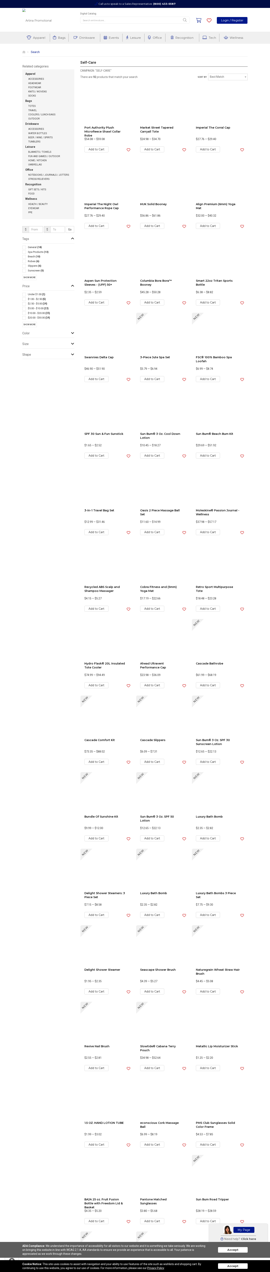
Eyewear (33, 208)
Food (31, 193)
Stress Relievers (38, 179)
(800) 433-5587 (164, 3)
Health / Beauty (38, 204)
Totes (32, 106)
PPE (30, 212)
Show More (30, 277)
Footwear (34, 87)
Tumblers (34, 141)
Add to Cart (96, 149)
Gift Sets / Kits (37, 189)
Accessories (36, 79)
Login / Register (232, 20)
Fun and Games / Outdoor (44, 156)
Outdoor (34, 118)
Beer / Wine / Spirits (40, 137)
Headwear (34, 83)
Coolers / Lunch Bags (41, 114)
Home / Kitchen (37, 160)
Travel (32, 110)
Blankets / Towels (39, 152)
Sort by (202, 77)
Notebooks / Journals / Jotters (48, 174)
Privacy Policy (155, 1268)
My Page (244, 1230)
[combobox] (228, 77)
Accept (232, 1250)
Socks (32, 95)
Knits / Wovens (37, 91)
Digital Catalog (88, 13)
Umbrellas (35, 164)
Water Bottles (37, 133)
